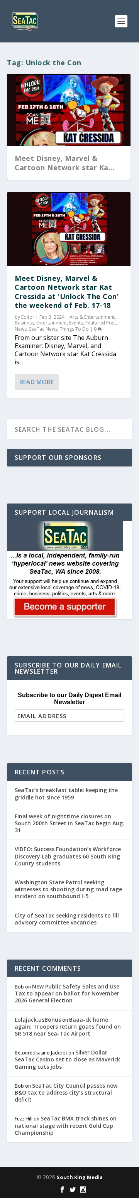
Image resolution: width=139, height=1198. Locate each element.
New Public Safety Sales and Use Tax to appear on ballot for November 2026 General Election (67, 993)
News (21, 329)
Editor (27, 317)
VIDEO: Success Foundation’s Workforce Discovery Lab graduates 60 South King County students (68, 856)
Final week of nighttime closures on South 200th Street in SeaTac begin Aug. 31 (69, 823)
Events (76, 322)
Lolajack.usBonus (38, 1019)
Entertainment (51, 322)
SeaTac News (43, 329)
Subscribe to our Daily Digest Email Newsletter (69, 698)
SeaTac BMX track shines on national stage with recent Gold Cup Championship (66, 1125)
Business (24, 322)
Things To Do (74, 329)
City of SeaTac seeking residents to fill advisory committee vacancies (67, 919)
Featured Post (100, 322)
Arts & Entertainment (92, 317)
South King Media (80, 1177)
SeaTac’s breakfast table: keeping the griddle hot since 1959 (66, 793)
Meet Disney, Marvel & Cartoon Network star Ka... (65, 163)
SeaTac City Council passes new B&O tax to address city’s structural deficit (66, 1092)
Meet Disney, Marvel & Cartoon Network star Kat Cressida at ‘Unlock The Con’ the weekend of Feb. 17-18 (67, 292)
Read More (36, 382)
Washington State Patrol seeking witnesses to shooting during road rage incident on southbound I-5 (68, 889)
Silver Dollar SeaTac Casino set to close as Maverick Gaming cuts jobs (67, 1059)
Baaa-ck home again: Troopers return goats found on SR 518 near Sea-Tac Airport (68, 1026)
